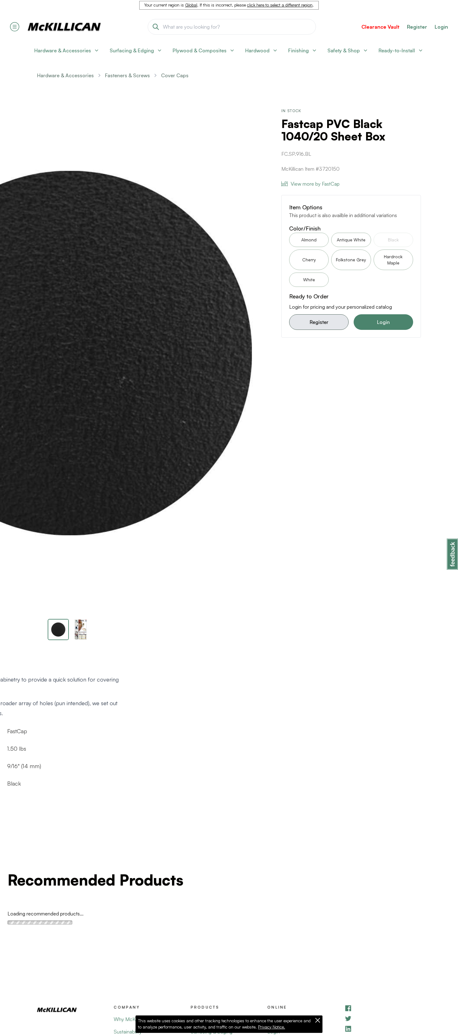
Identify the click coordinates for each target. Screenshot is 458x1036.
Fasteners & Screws (127, 75)
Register (319, 322)
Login (441, 27)
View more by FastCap (315, 184)
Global (191, 4)
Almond (309, 239)
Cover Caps (174, 75)
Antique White (351, 239)
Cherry (309, 259)
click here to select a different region (279, 4)
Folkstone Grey (351, 259)
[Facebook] (382, 1008)
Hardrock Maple (393, 259)
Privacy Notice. (271, 1026)
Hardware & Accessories (65, 75)
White (309, 279)
